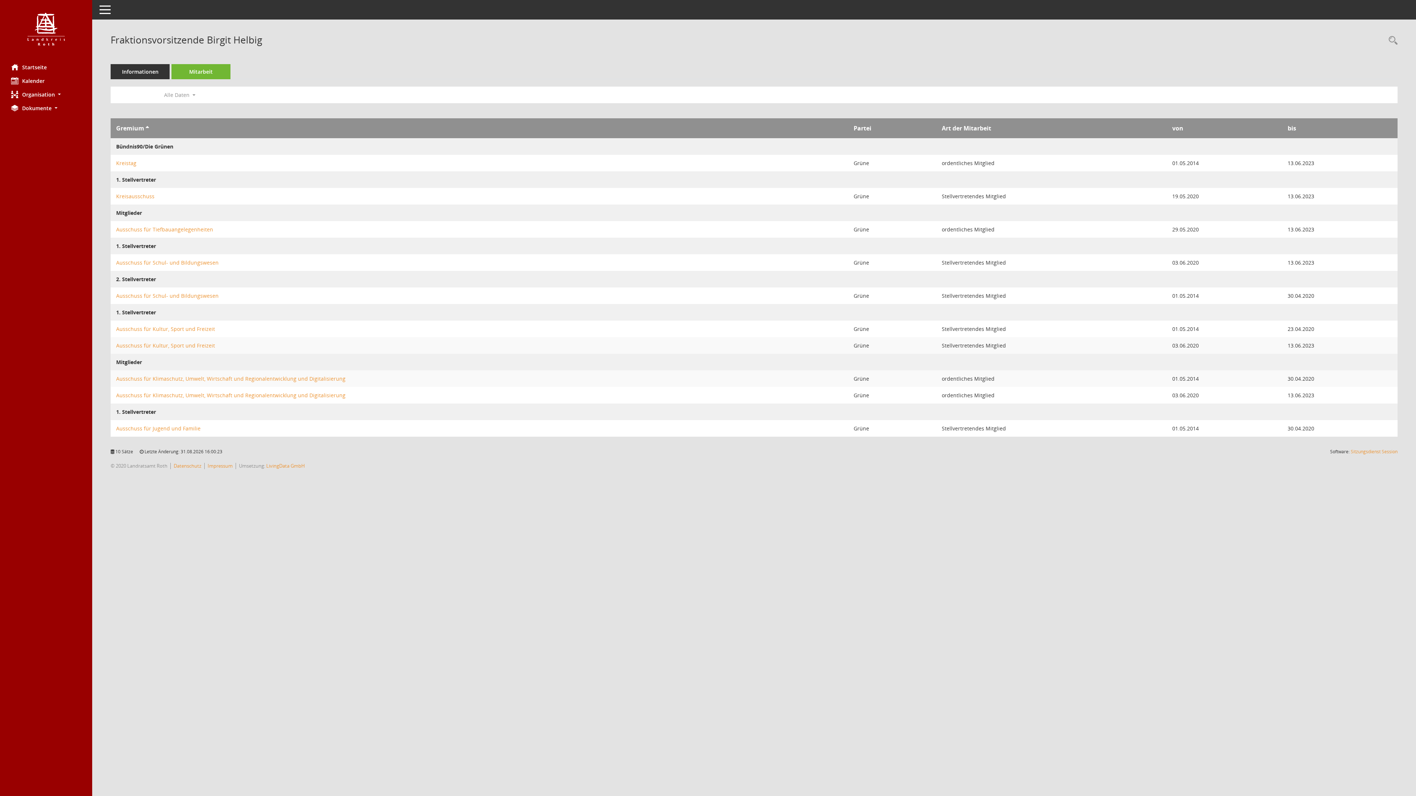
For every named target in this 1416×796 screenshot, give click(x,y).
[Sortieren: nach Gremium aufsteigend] (147, 128)
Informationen (140, 71)
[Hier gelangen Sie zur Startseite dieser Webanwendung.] (46, 29)
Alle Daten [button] (177, 94)
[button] (46, 94)
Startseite (34, 67)
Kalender (33, 80)
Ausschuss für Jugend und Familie (158, 428)
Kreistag (126, 163)
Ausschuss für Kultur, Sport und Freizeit (165, 328)
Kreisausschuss (135, 196)
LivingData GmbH (285, 465)
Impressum (220, 465)
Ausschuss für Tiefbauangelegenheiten (164, 229)
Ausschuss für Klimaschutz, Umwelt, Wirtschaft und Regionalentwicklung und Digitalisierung (231, 378)
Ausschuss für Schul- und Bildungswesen (167, 262)
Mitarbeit (201, 71)
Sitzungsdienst (1374, 451)
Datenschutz (187, 465)
